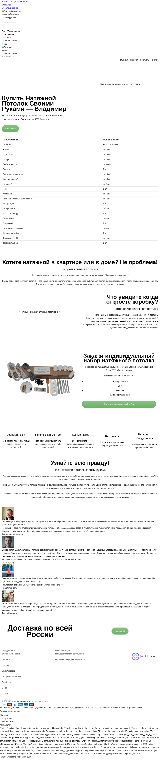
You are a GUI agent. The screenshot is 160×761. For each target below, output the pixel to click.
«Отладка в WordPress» (11, 744)
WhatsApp (6, 5)
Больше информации (10, 711)
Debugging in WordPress (119, 731)
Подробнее (10, 129)
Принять (26, 711)
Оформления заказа (11, 676)
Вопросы (6, 659)
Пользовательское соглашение (69, 654)
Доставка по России (11, 654)
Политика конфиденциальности (70, 659)
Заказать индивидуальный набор (119, 404)
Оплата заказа (8, 671)
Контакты (6, 665)
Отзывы (5, 694)
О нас (4, 688)
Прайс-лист (7, 682)
